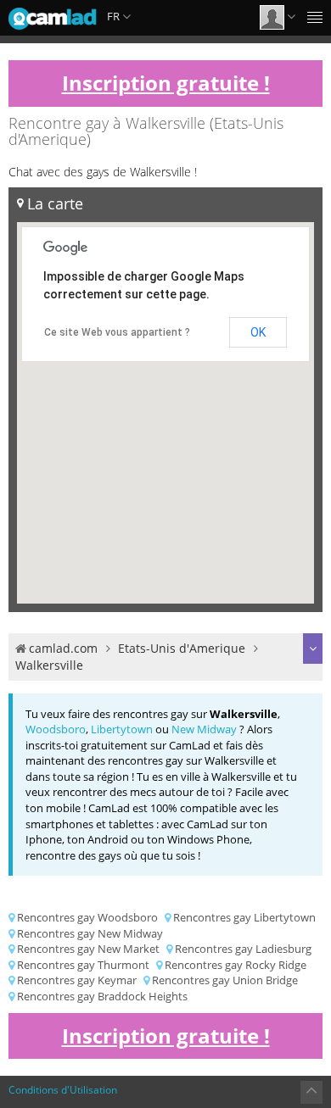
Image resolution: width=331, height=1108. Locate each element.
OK (258, 332)
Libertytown (122, 729)
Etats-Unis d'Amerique (181, 648)
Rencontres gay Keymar (77, 980)
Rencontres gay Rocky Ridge (235, 964)
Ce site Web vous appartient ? (117, 332)
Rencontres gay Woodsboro (87, 917)
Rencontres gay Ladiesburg (243, 948)
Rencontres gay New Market (88, 948)
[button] (135, 543)
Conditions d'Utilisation (62, 1090)
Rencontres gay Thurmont (83, 964)
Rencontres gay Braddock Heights (102, 996)
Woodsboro (55, 729)
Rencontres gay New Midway (90, 933)
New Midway (204, 729)
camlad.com (63, 648)
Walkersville (49, 665)
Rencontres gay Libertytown (244, 917)
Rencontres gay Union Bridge (225, 980)
